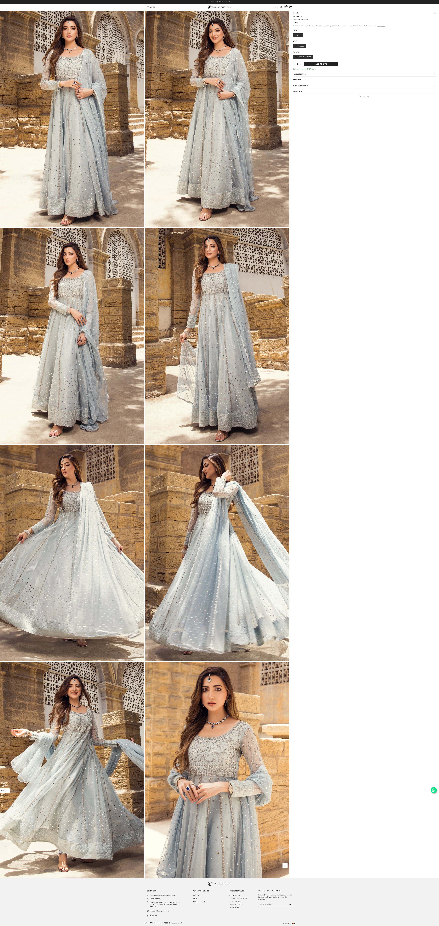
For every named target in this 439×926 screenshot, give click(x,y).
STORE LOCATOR (199, 901)
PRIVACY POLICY (235, 901)
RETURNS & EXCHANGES (238, 898)
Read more (381, 26)
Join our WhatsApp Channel (159, 911)
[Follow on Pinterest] (156, 915)
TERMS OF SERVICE (236, 904)
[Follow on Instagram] (153, 915)
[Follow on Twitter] (150, 915)
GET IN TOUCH (234, 895)
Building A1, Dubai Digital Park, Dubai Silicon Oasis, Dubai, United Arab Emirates (165, 904)
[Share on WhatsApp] (368, 96)
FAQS (195, 898)
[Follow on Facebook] (148, 915)
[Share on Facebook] (360, 96)
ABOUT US (196, 895)
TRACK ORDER (234, 907)
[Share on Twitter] (364, 96)
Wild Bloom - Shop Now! (225, 2)
